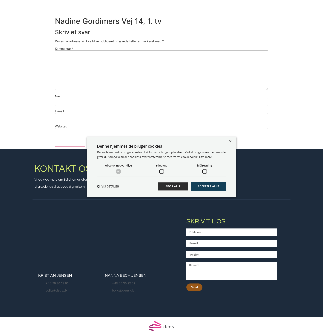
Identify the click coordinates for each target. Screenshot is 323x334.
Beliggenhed (243, 7)
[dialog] (161, 167)
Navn (58, 96)
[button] (108, 186)
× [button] (230, 141)
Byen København (268, 7)
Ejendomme (218, 7)
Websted (61, 126)
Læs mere (205, 157)
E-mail (59, 111)
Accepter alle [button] (208, 186)
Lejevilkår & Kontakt (300, 7)
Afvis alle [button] (173, 186)
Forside (200, 7)
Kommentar (64, 48)
